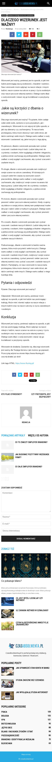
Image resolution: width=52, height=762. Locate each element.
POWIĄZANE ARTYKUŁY (13, 435)
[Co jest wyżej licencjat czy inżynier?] (7, 601)
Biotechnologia (8, 723)
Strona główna (6, 9)
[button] (48, 3)
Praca (4, 712)
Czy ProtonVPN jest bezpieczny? (41, 395)
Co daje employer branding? (28, 466)
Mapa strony (26, 754)
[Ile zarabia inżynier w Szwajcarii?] (7, 613)
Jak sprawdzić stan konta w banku (32, 668)
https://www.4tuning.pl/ (24, 363)
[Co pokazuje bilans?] (26, 565)
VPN (3, 720)
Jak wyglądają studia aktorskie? (32, 692)
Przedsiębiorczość (10, 735)
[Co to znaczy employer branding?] (7, 445)
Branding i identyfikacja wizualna (17, 739)
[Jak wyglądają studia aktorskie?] (7, 695)
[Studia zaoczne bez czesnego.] (7, 683)
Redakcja (9, 29)
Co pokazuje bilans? (11, 580)
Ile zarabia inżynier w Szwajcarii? (32, 610)
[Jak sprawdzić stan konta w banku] (7, 671)
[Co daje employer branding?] (7, 469)
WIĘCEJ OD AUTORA (38, 435)
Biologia (5, 716)
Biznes (4, 15)
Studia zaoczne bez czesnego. (30, 680)
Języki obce (6, 727)
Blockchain (6, 743)
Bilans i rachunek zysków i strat (17, 731)
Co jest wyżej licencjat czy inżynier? (29, 599)
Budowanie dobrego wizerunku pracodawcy (21, 15)
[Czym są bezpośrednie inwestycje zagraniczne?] (7, 626)
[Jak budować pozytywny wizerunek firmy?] (7, 457)
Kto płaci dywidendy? (11, 394)
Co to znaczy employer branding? (31, 442)
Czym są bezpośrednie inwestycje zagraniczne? (32, 623)
